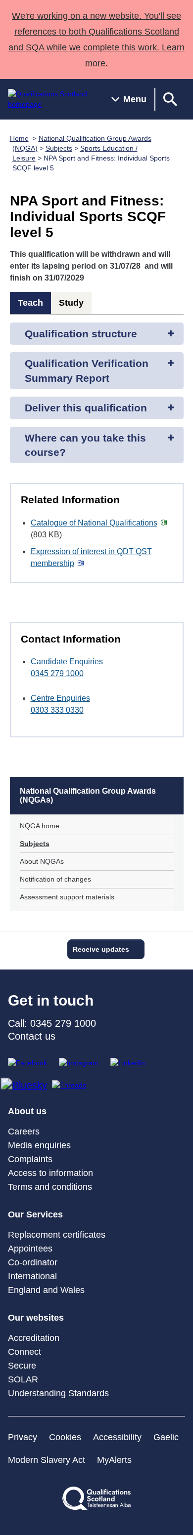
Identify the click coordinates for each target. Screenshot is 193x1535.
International (32, 1276)
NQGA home (39, 826)
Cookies (65, 1437)
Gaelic (166, 1437)
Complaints (30, 1159)
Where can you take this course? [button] (85, 445)
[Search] (170, 99)
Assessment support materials (67, 897)
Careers (24, 1131)
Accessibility (117, 1437)
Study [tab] (71, 303)
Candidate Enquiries (67, 661)
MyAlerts (114, 1460)
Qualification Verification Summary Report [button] (86, 370)
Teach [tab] (30, 303)
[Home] (52, 99)
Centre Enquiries (60, 698)
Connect (24, 1352)
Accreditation (33, 1338)
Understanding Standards (58, 1393)
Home (19, 138)
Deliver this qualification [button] (86, 407)
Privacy (22, 1437)
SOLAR (23, 1379)
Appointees (30, 1248)
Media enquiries (39, 1145)
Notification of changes (55, 879)
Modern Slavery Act (46, 1460)
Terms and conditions (50, 1187)
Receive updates (101, 949)
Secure (22, 1366)
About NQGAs (42, 861)
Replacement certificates (56, 1235)
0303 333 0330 (57, 710)
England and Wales (46, 1290)
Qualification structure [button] (81, 333)
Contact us (31, 1036)
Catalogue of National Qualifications (94, 523)
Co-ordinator (32, 1262)
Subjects (59, 148)
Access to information (50, 1173)
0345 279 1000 (57, 673)
